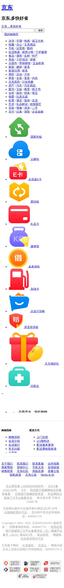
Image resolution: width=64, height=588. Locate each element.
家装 (11, 66)
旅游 (27, 100)
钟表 (27, 92)
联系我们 (22, 463)
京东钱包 (28, 545)
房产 (11, 85)
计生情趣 (27, 81)
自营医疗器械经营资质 (29, 493)
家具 (27, 66)
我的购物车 (11, 34)
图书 (11, 89)
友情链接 (53, 467)
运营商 (20, 48)
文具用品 (30, 44)
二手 (35, 107)
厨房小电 (27, 52)
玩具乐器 (22, 96)
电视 (27, 40)
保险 (27, 111)
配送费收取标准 (47, 448)
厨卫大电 (37, 40)
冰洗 (11, 40)
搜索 (39, 30)
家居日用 (14, 70)
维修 (19, 107)
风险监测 (38, 471)
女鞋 (11, 92)
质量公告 (53, 471)
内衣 (35, 78)
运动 (19, 74)
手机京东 (38, 467)
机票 (11, 100)
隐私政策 (15, 474)
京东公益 (31, 474)
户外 (27, 74)
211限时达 (43, 440)
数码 (30, 48)
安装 (11, 107)
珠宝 (35, 92)
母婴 (11, 96)
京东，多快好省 (11, 26)
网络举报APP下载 (32, 569)
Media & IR (47, 474)
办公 (19, 44)
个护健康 (41, 52)
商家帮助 (7, 467)
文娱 (19, 89)
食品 (11, 55)
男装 (11, 78)
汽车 (19, 85)
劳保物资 (25, 63)
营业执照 (43, 534)
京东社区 (22, 471)
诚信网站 (52, 563)
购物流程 (14, 437)
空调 (19, 40)
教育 (27, 89)
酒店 (19, 100)
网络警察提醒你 (32, 563)
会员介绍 (14, 440)
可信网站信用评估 (12, 563)
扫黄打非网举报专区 (52, 569)
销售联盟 (7, 471)
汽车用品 (30, 85)
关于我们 (7, 463)
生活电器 (14, 52)
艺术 (11, 104)
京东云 (42, 545)
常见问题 (14, 448)
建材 (19, 66)
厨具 (25, 70)
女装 (19, 78)
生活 (35, 100)
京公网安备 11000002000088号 (25, 486)
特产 (35, 55)
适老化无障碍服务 (23, 576)
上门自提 (42, 437)
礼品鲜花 (22, 104)
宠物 (33, 59)
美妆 (11, 59)
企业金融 (37, 111)
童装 (27, 78)
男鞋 (11, 74)
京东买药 (14, 81)
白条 (19, 111)
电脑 (11, 44)
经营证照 (56, 526)
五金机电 (38, 63)
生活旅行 (14, 444)
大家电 (13, 452)
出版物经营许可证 (16, 512)
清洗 (27, 107)
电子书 (36, 89)
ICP (23, 490)
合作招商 (53, 463)
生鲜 (27, 55)
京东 (7, 7)
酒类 (19, 55)
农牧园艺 (35, 104)
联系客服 (38, 463)
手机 (11, 48)
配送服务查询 (45, 444)
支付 (11, 111)
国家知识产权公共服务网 (39, 576)
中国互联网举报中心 (12, 569)
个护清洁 (22, 59)
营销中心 (22, 467)
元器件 (13, 63)
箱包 (19, 92)
